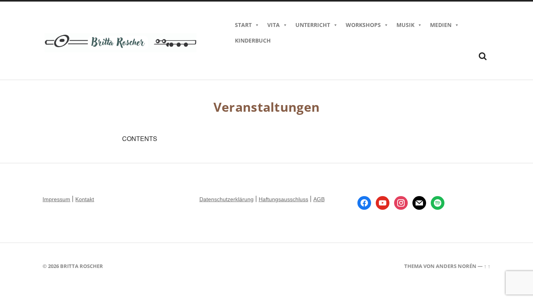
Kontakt (84, 199)
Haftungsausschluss (283, 199)
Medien (440, 25)
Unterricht (312, 25)
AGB (319, 199)
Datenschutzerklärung (226, 199)
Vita (273, 25)
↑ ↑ (487, 266)
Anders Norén (456, 266)
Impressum (56, 199)
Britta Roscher (81, 266)
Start (243, 25)
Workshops (363, 25)
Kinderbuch (253, 40)
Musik (405, 25)
